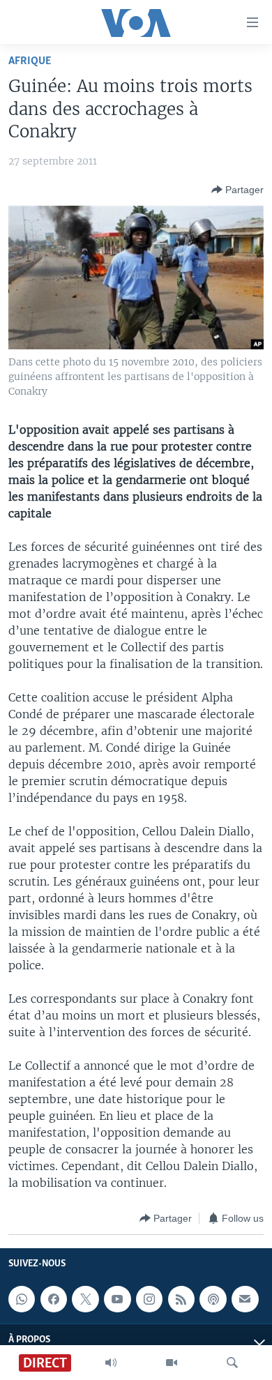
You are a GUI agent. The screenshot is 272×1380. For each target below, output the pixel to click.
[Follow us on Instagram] (149, 1299)
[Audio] (111, 1362)
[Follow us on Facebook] (53, 1299)
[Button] (237, 189)
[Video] (171, 1362)
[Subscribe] (245, 1299)
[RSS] (181, 1299)
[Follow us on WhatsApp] (21, 1299)
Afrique (29, 61)
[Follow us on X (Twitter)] (85, 1299)
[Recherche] (232, 1362)
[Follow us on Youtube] (117, 1299)
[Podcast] (212, 1299)
